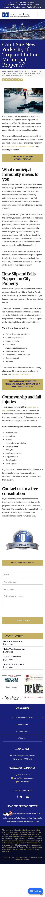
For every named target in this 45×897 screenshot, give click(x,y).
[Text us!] (35, 892)
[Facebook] (17, 797)
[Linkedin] (27, 797)
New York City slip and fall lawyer (20, 146)
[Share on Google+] (9, 79)
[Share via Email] (21, 79)
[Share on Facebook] (3, 79)
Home (4, 71)
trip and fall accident (20, 374)
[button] (40, 14)
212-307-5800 (23, 774)
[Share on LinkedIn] (12, 79)
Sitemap (22, 738)
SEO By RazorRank (22, 860)
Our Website (24, 781)
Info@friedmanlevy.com (23, 778)
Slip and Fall (23, 724)
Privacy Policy (21, 857)
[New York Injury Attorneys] (16, 14)
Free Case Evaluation (22, 562)
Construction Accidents (22, 717)
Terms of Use (8, 857)
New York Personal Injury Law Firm (22, 71)
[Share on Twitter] (6, 79)
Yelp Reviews (34, 818)
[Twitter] (21, 797)
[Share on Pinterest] (15, 79)
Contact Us (23, 731)
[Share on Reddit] (18, 79)
